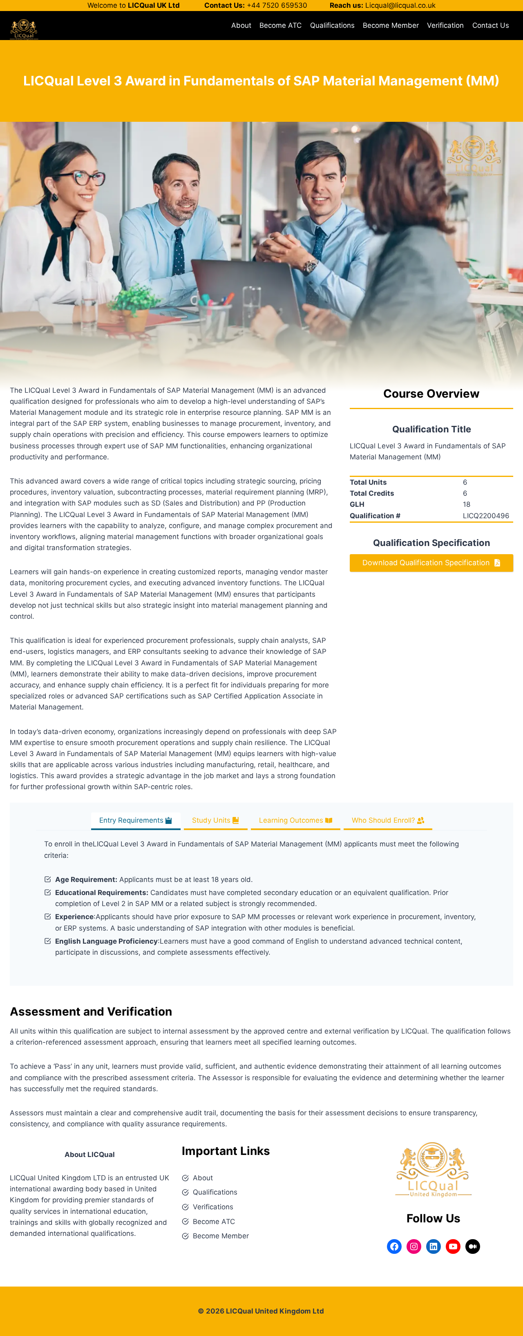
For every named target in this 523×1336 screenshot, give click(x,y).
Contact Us (490, 25)
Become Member (391, 25)
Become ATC (280, 25)
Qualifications (332, 25)
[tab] (136, 821)
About (241, 25)
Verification (445, 25)
